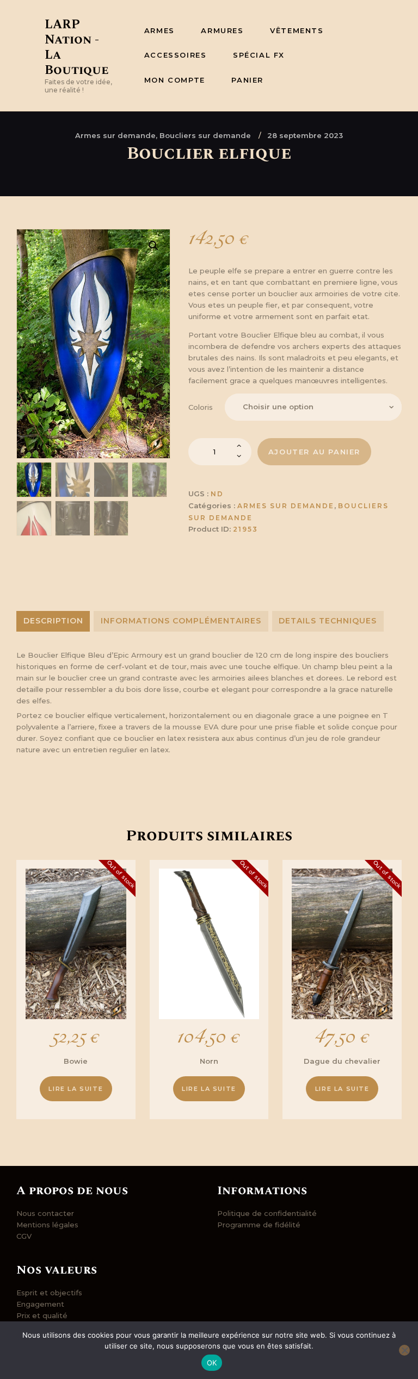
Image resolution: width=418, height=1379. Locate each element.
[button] (153, 245)
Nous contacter (45, 1213)
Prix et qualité (41, 1315)
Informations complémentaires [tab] (181, 621)
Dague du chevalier (342, 1061)
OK (212, 1362)
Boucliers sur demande (205, 135)
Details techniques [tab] (328, 621)
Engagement (40, 1304)
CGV (24, 1236)
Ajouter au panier (314, 451)
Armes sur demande (285, 506)
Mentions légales (47, 1224)
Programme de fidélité (258, 1224)
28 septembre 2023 (305, 135)
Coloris (200, 407)
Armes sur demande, (117, 135)
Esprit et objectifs (49, 1292)
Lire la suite (75, 1089)
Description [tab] (53, 621)
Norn (209, 1061)
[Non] (404, 1350)
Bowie (76, 1061)
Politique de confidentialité (267, 1213)
